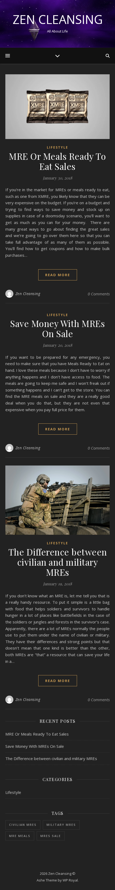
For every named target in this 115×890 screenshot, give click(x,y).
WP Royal (70, 880)
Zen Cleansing (58, 19)
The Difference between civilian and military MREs (57, 562)
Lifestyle (57, 147)
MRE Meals (19, 836)
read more (57, 274)
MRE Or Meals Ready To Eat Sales (57, 161)
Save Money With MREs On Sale (57, 328)
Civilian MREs (23, 825)
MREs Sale (50, 836)
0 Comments (99, 293)
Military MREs (61, 825)
